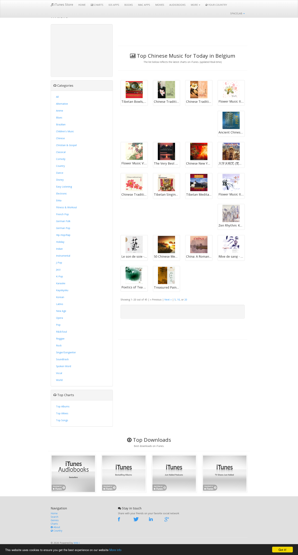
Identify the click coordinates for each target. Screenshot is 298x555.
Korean (60, 297)
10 (178, 299)
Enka (58, 200)
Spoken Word (63, 366)
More (194, 4)
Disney (60, 179)
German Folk (63, 221)
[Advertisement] (82, 50)
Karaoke (60, 283)
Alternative (62, 103)
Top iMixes (62, 413)
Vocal (59, 373)
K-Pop (59, 276)
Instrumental (63, 255)
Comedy (60, 159)
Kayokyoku (62, 290)
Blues (59, 117)
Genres (55, 520)
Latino (59, 304)
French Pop (62, 214)
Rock (59, 345)
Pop (58, 324)
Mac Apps (144, 4)
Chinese (60, 138)
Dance (59, 172)
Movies (159, 4)
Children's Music (65, 131)
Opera (59, 317)
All (57, 96)
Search (54, 516)
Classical (61, 152)
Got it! (282, 549)
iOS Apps (113, 4)
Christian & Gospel (66, 145)
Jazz (58, 269)
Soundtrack (62, 359)
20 (185, 299)
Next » (168, 299)
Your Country (217, 4)
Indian (59, 248)
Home (82, 4)
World (59, 380)
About (56, 527)
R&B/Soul (61, 331)
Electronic (61, 193)
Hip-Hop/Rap (63, 235)
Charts (98, 4)
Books (128, 4)
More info (115, 550)
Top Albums (62, 406)
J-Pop (59, 262)
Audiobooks (177, 4)
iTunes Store (63, 4)
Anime (59, 110)
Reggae (60, 338)
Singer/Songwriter (66, 352)
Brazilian (61, 124)
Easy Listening (64, 186)
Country (60, 166)
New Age (61, 311)
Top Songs (62, 420)
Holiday (60, 241)
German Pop (63, 228)
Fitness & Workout (66, 207)
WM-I (77, 542)
